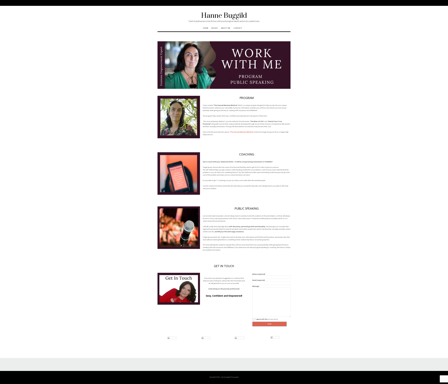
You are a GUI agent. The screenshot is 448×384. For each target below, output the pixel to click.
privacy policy (273, 319)
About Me (225, 28)
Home (205, 28)
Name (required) (258, 274)
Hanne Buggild (224, 16)
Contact (238, 28)
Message (255, 286)
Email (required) (258, 280)
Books (215, 28)
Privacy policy (235, 377)
